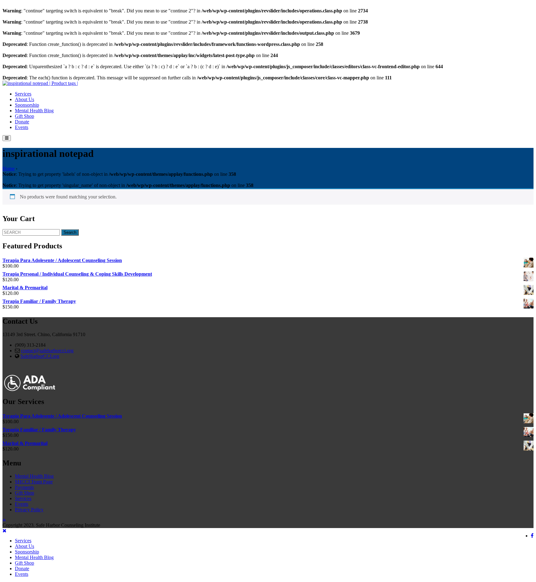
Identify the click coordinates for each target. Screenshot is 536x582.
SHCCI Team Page (34, 481)
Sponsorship (27, 105)
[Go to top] (4, 520)
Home (8, 168)
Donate (22, 121)
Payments (24, 487)
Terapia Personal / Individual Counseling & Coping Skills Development (77, 274)
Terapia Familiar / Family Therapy (39, 301)
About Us (24, 99)
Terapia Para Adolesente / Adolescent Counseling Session (62, 260)
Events (21, 127)
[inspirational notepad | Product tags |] (40, 83)
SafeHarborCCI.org (39, 356)
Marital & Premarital (24, 287)
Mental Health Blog (34, 110)
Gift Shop (24, 116)
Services (23, 93)
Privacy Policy (29, 509)
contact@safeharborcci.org (47, 350)
